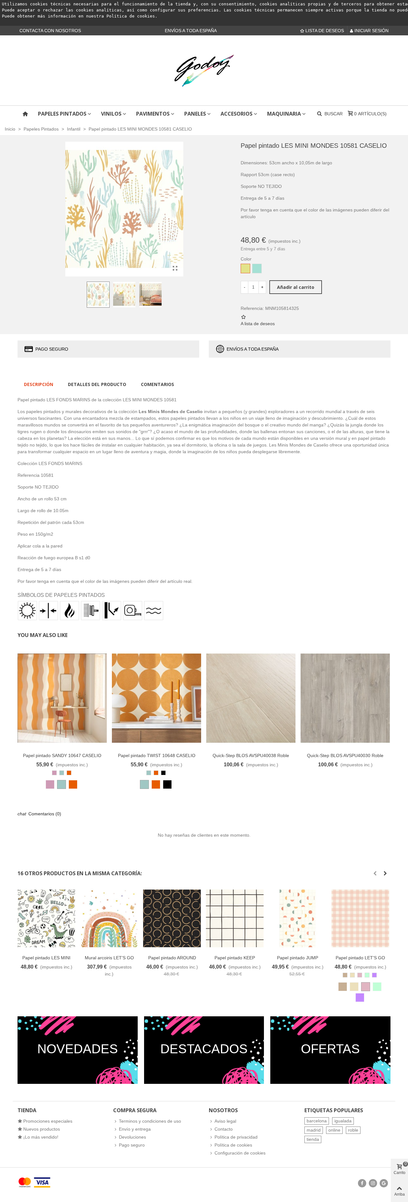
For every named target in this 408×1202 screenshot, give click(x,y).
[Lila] (359, 997)
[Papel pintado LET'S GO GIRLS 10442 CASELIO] (360, 918)
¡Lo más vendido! (40, 1137)
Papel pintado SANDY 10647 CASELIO (62, 755)
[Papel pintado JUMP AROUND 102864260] (297, 918)
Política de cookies (130, 16)
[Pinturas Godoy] (204, 70)
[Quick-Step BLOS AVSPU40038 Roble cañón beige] (250, 698)
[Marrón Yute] (342, 986)
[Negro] (167, 784)
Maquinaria (284, 113)
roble (353, 1130)
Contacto (224, 1129)
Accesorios (236, 113)
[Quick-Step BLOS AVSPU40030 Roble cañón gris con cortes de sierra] (345, 698)
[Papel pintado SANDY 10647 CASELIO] (62, 698)
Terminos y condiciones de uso (150, 1121)
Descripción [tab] (38, 384)
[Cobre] (73, 784)
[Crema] (354, 986)
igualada (343, 1120)
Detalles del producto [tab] (97, 384)
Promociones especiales (47, 1121)
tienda (313, 1139)
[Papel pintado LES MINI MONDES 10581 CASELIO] (175, 268)
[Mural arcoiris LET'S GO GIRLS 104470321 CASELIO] (109, 918)
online (334, 1130)
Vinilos (111, 113)
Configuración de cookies (240, 1152)
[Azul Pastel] (61, 784)
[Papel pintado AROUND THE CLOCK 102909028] (172, 918)
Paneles (195, 113)
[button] (375, 873)
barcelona (317, 1120)
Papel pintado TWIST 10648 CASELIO (156, 755)
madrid (314, 1130)
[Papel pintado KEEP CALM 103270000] (235, 918)
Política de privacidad (236, 1137)
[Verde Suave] (377, 986)
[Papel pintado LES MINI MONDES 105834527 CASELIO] (46, 918)
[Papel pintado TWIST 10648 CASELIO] (156, 698)
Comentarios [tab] (157, 384)
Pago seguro (132, 1145)
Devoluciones (132, 1137)
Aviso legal (225, 1121)
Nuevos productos (41, 1129)
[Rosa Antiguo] (50, 784)
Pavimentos (153, 113)
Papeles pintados (62, 113)
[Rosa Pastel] (365, 986)
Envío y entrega (135, 1129)
